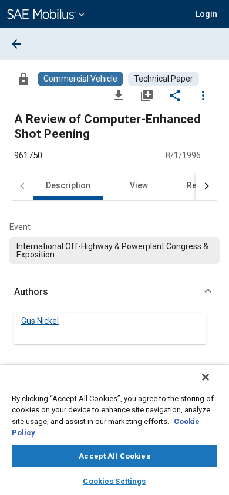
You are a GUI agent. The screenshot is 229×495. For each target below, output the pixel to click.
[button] (114, 292)
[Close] (205, 377)
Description (68, 185)
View (139, 185)
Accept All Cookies (114, 456)
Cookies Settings (114, 481)
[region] (114, 430)
